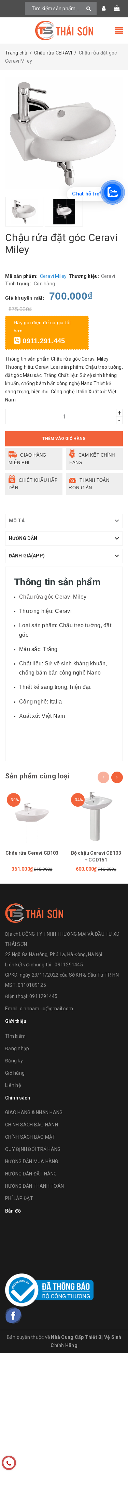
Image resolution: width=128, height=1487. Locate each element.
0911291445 (43, 996)
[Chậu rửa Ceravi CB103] (32, 816)
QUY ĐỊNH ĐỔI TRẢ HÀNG (32, 1149)
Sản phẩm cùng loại (37, 776)
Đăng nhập (17, 1048)
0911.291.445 (42, 341)
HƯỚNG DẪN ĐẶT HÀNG (31, 1173)
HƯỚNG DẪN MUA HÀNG (31, 1161)
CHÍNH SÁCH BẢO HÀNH (31, 1124)
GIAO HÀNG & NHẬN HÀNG (33, 1112)
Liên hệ (13, 1085)
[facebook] (13, 1315)
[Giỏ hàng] (116, 8)
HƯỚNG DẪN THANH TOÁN (34, 1186)
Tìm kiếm (15, 1036)
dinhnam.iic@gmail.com (46, 1008)
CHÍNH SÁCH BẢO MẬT (30, 1137)
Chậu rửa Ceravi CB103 (31, 853)
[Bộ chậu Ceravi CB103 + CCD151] (96, 816)
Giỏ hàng (15, 1073)
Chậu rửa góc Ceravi (45, 597)
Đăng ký (14, 1060)
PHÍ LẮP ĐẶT (19, 1198)
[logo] (34, 912)
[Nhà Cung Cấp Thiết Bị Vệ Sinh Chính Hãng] (64, 30)
